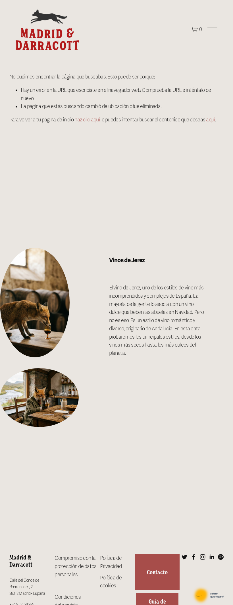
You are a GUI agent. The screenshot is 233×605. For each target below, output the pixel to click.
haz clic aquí (87, 120)
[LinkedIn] (212, 557)
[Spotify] (221, 557)
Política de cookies (111, 582)
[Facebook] (193, 557)
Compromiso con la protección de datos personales (75, 566)
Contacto (157, 572)
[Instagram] (202, 557)
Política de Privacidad (111, 562)
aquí (210, 120)
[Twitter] (184, 557)
